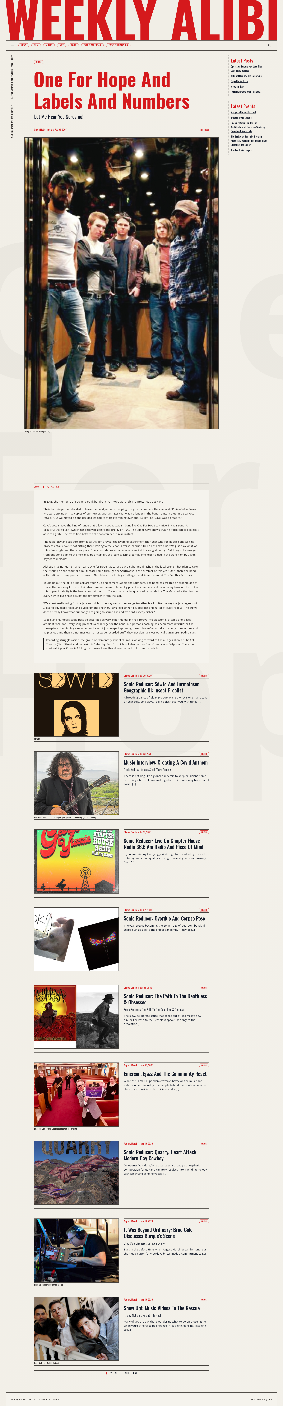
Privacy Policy (18, 1399)
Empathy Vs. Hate (239, 81)
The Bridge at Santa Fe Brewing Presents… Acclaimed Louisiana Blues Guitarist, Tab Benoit (249, 141)
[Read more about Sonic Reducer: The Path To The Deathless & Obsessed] (76, 1018)
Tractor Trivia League (241, 117)
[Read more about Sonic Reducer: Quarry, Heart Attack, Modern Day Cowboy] (76, 1174)
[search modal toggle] (269, 45)
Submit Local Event (50, 1399)
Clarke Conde (130, 675)
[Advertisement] (121, 458)
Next (135, 1373)
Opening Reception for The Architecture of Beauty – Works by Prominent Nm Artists (248, 127)
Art (62, 45)
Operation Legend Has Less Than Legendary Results (247, 68)
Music (49, 45)
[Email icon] (57, 487)
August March (130, 1065)
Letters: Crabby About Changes (246, 92)
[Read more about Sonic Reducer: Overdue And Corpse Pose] (76, 941)
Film (36, 45)
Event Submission (118, 45)
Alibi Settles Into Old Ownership (246, 76)
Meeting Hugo (238, 86)
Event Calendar (92, 45)
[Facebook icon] (43, 487)
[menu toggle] (12, 45)
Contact (32, 1399)
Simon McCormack (43, 129)
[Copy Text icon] (52, 487)
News (24, 45)
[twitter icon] (48, 487)
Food (73, 45)
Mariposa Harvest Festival (243, 112)
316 (127, 1373)
